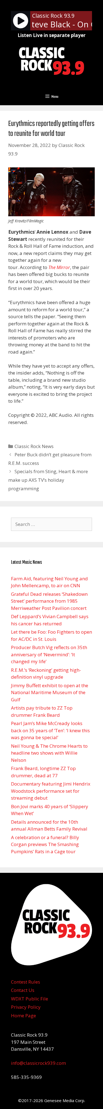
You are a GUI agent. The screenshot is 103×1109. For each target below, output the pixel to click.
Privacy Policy (26, 1007)
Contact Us (22, 990)
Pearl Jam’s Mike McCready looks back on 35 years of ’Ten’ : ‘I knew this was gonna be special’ (50, 730)
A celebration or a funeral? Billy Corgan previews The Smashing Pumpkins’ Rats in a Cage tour (45, 844)
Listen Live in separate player (51, 35)
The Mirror (59, 267)
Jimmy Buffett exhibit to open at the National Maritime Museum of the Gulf (49, 692)
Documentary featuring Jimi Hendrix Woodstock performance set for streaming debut (50, 791)
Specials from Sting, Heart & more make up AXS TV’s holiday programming (48, 479)
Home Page (23, 1015)
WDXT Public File (29, 998)
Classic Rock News (34, 446)
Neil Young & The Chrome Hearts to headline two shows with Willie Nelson (49, 753)
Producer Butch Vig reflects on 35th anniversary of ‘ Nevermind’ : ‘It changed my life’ (49, 654)
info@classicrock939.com (38, 1063)
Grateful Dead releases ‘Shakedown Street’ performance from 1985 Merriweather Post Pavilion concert (49, 601)
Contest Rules (25, 982)
